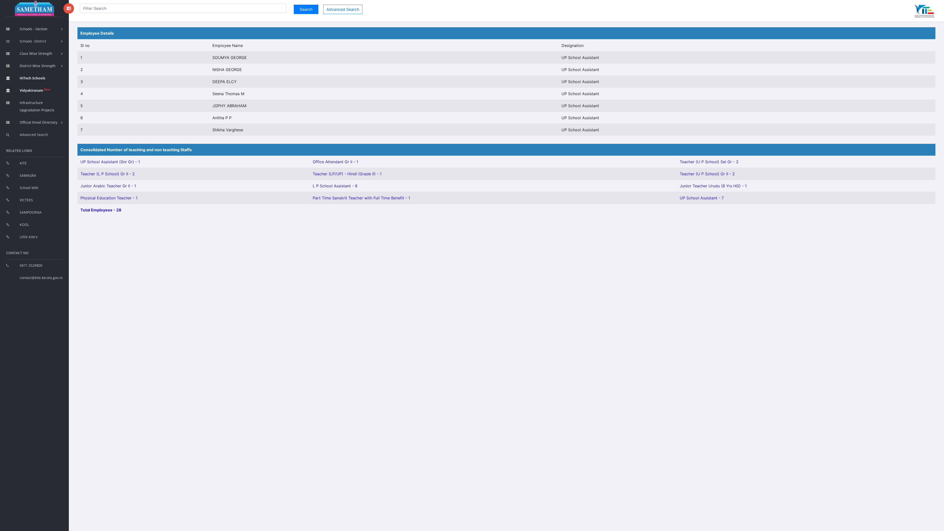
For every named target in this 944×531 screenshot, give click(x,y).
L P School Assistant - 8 (335, 185)
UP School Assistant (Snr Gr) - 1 (110, 161)
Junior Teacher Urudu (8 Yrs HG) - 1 (713, 185)
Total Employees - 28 (100, 209)
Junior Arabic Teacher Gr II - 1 (108, 185)
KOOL (24, 224)
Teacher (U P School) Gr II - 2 (707, 173)
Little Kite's (29, 237)
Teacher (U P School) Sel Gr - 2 (709, 161)
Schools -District (33, 41)
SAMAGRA (28, 175)
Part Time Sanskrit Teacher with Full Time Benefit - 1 (361, 197)
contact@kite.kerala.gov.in (41, 277)
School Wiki (29, 187)
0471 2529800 (31, 265)
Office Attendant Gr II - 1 (335, 161)
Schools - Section (33, 29)
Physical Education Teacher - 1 (108, 197)
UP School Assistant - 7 (702, 197)
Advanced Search (34, 134)
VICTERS (26, 200)
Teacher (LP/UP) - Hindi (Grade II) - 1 (347, 173)
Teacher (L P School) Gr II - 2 (107, 173)
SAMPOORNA (31, 212)
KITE (23, 163)
